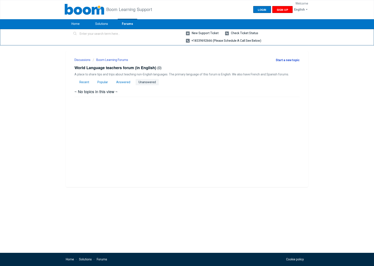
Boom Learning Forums (112, 60)
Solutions (101, 23)
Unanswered (147, 82)
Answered (123, 82)
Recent (84, 82)
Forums (127, 23)
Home (75, 23)
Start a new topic (288, 60)
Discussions (82, 60)
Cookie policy (295, 259)
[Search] (75, 34)
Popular (102, 82)
